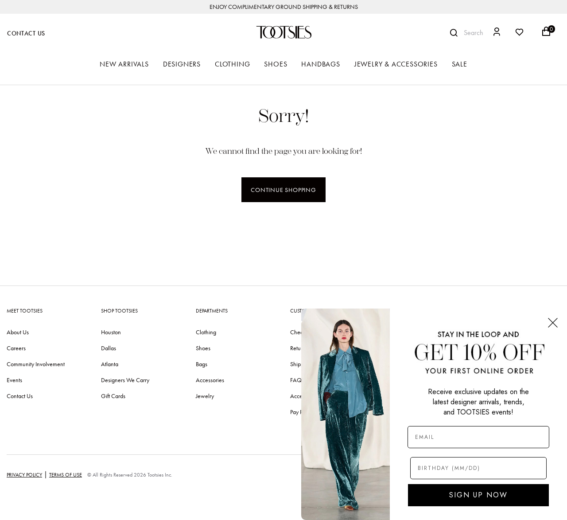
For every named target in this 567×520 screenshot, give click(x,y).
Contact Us (26, 33)
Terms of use (65, 474)
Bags (201, 364)
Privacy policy (24, 474)
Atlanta (109, 364)
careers (16, 348)
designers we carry (125, 380)
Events (14, 380)
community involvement (36, 364)
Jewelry (205, 396)
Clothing (206, 332)
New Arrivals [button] (124, 64)
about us (18, 332)
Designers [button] (182, 64)
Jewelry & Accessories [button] (396, 64)
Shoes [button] (275, 64)
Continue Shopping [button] (283, 190)
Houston (111, 332)
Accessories (210, 380)
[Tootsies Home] (283, 32)
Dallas (108, 348)
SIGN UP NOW (478, 495)
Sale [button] (459, 64)
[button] (496, 33)
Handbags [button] (320, 64)
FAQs (297, 380)
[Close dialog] (553, 323)
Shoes (203, 348)
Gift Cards (113, 396)
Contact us (20, 396)
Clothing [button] (232, 64)
